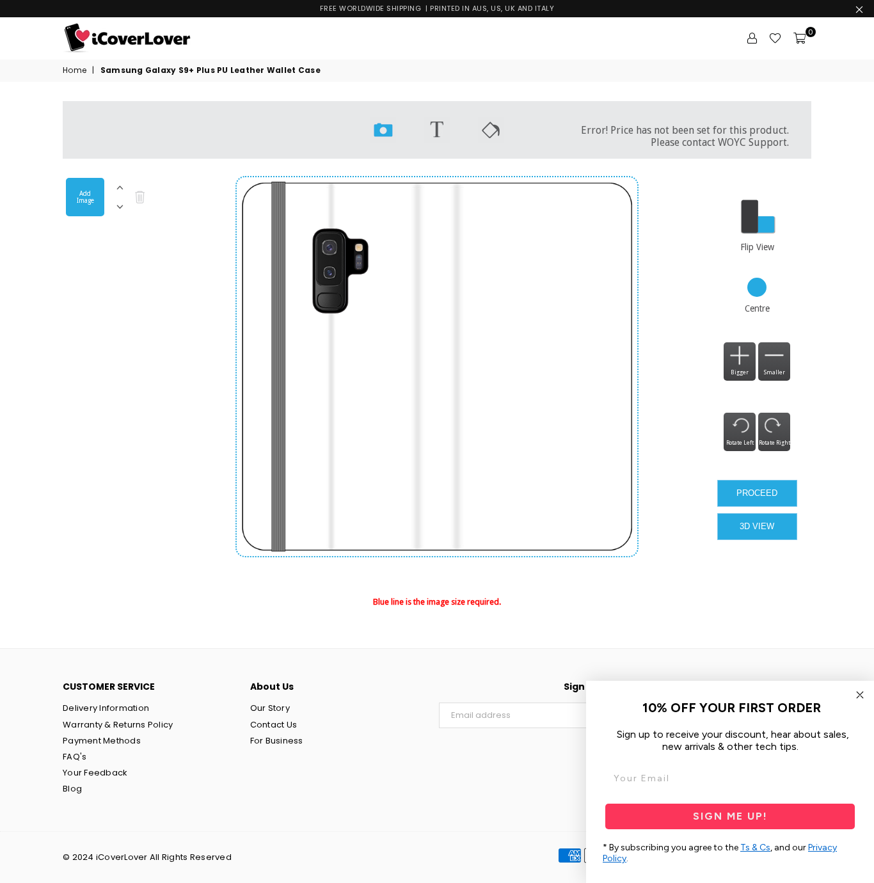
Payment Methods (102, 741)
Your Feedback (95, 773)
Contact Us (274, 725)
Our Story (270, 708)
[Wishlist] (775, 38)
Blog (72, 789)
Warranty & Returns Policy (118, 725)
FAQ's (74, 757)
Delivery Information (106, 708)
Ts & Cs (755, 847)
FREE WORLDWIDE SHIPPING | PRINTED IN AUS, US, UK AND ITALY (437, 8)
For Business (276, 741)
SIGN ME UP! (730, 816)
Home (74, 70)
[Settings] (751, 38)
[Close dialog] (860, 695)
